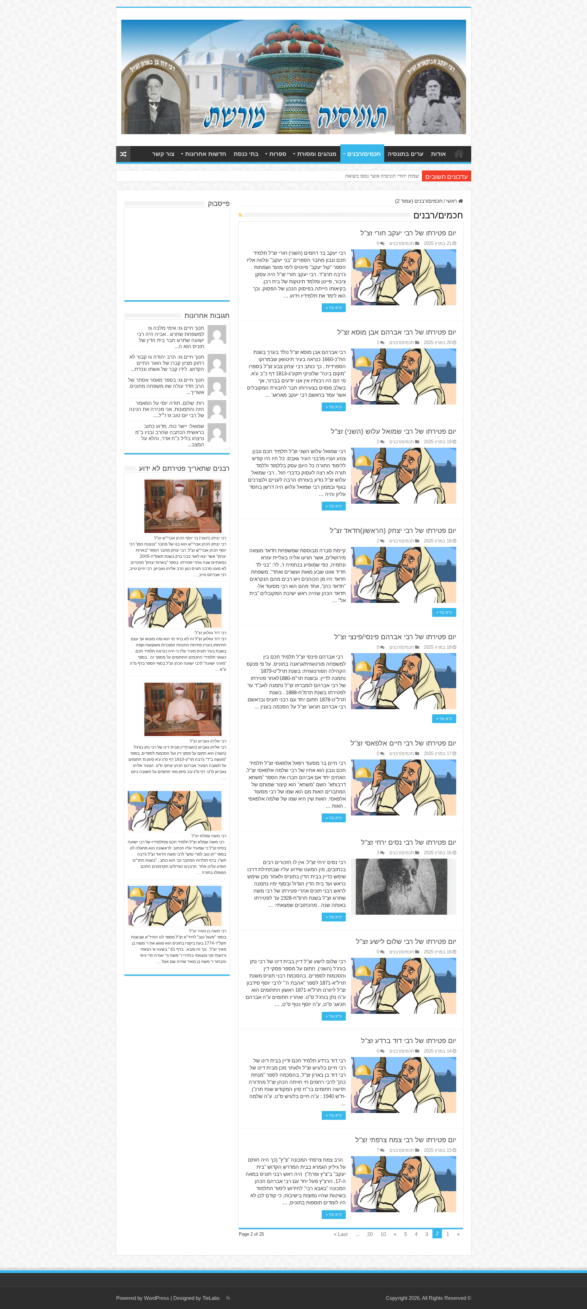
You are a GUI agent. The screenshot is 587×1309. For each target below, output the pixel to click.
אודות (438, 154)
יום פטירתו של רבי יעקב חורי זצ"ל (408, 233)
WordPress (156, 1298)
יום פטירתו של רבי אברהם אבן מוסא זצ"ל (396, 332)
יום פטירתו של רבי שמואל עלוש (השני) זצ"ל (393, 431)
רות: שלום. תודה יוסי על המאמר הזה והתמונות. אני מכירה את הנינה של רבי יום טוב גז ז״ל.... (166, 409)
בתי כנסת (246, 154)
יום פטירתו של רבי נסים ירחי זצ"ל (408, 842)
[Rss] (228, 1298)
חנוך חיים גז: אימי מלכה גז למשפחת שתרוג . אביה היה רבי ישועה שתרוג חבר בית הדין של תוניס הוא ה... (170, 337)
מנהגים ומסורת (316, 154)
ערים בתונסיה (406, 154)
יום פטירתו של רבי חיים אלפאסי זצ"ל (403, 743)
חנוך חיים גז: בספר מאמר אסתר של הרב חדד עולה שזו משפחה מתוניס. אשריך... (166, 386)
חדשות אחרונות (205, 154)
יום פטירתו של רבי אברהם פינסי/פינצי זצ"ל (395, 637)
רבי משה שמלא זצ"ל (209, 835)
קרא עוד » (334, 307)
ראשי (459, 153)
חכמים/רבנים (364, 154)
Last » (341, 1234)
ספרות (277, 154)
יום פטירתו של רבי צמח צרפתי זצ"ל (405, 1140)
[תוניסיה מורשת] (293, 76)
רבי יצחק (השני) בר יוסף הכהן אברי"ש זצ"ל (190, 538)
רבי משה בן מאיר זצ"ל (207, 931)
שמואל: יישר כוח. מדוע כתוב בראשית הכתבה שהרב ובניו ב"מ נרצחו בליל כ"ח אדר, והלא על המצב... (169, 435)
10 (383, 1234)
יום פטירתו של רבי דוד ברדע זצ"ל (408, 1040)
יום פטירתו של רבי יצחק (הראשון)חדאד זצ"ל (393, 530)
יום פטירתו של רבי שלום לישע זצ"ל (406, 941)
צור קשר (163, 154)
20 (370, 1234)
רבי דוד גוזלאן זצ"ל (210, 632)
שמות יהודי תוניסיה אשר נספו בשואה (382, 176)
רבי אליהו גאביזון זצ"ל (208, 741)
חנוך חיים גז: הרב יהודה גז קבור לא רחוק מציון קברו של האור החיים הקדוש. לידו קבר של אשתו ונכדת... (166, 363)
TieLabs (211, 1298)
